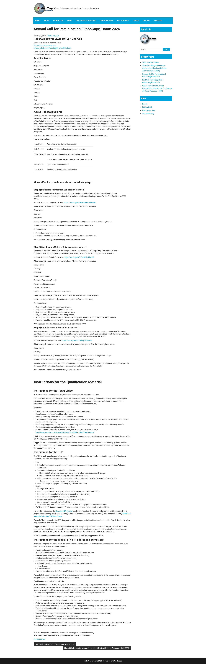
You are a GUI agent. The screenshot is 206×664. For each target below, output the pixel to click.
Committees (58, 21)
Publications (123, 21)
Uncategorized (39, 639)
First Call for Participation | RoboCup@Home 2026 (54, 644)
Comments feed (148, 110)
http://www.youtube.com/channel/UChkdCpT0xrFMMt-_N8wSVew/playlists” (65, 432)
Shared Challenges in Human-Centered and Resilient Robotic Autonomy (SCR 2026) (96, 648)
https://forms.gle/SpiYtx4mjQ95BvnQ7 (77, 340)
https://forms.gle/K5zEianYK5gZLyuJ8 (79, 257)
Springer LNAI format (64, 511)
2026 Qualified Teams (150, 62)
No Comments (53, 36)
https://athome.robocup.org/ (45, 45)
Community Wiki (106, 21)
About (37, 21)
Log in (144, 104)
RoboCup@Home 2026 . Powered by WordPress (103, 661)
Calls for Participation (86, 21)
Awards (136, 21)
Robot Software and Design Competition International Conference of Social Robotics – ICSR (157, 88)
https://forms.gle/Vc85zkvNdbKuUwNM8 (80, 202)
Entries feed (147, 107)
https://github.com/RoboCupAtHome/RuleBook (52, 48)
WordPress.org (148, 113)
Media (46, 21)
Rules (69, 21)
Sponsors (158, 21)
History (146, 21)
